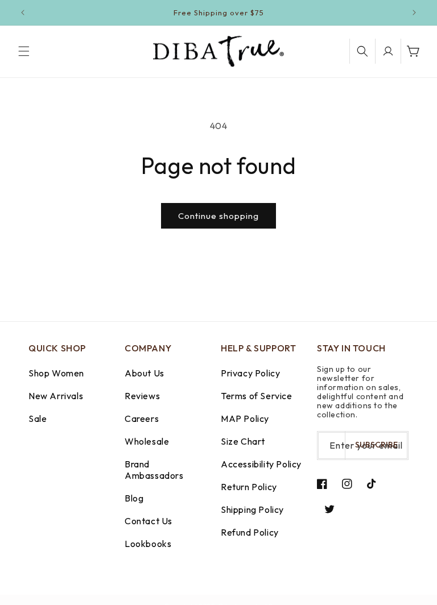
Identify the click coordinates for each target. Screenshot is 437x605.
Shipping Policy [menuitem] (252, 509)
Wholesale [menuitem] (147, 441)
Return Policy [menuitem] (249, 486)
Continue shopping (218, 215)
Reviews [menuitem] (142, 395)
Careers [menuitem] (142, 418)
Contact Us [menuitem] (148, 521)
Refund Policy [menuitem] (250, 532)
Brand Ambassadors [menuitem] (154, 469)
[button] (23, 51)
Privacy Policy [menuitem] (250, 373)
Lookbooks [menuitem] (148, 543)
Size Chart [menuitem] (243, 441)
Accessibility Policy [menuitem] (261, 464)
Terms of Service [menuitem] (256, 395)
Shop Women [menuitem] (56, 373)
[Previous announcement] (22, 12)
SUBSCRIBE (376, 445)
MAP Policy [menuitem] (245, 418)
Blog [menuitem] (134, 498)
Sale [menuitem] (37, 418)
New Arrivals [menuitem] (55, 395)
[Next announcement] (414, 12)
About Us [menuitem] (144, 373)
